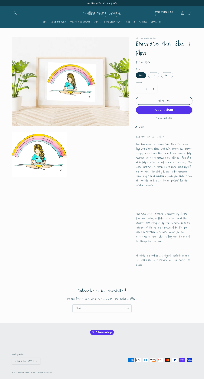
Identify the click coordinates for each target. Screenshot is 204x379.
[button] (15, 13)
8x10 (141, 75)
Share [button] (141, 127)
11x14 (154, 75)
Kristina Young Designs (27, 372)
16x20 (167, 75)
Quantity (139, 82)
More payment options (164, 117)
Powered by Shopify (44, 372)
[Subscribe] (127, 308)
